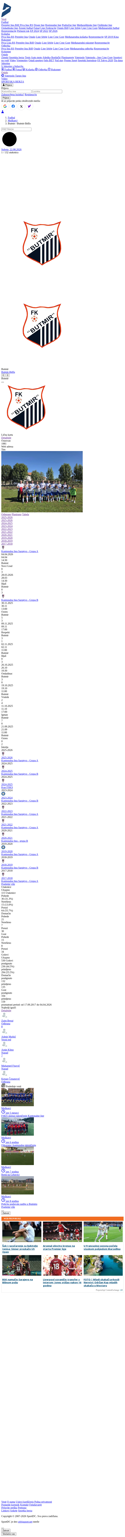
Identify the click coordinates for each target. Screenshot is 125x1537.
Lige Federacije (48, 28)
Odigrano (6, 514)
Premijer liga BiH (10, 25)
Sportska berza (16, 57)
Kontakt (24, 1504)
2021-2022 (7, 532)
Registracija (31, 94)
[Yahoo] (29, 106)
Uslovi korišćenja (25, 1501)
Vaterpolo (80, 57)
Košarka (30, 69)
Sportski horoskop (87, 60)
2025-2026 (7, 517)
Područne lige (69, 25)
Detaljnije (6, 437)
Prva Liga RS (8, 42)
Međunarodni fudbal (108, 28)
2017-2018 (7, 543)
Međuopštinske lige (87, 25)
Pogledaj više (8, 884)
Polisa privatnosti (43, 1501)
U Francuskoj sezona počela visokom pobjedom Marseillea (102, 1247)
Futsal (37, 28)
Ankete (13, 1510)
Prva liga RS (26, 25)
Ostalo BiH (63, 28)
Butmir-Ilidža (8, 372)
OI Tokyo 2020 (105, 60)
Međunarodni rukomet (82, 42)
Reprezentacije (8, 31)
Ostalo (32, 36)
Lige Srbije (75, 28)
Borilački (56, 57)
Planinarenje (67, 57)
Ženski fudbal (26, 28)
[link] (62, 563)
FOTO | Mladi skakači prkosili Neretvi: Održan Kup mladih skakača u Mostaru (101, 1282)
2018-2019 (7, 540)
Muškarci (12, 120)
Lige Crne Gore (89, 28)
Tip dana (118, 60)
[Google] (5, 106)
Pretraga (22, 1507)
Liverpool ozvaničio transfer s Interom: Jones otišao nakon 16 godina (62, 1282)
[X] (21, 106)
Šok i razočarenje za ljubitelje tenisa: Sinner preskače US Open (20, 1248)
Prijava (8, 85)
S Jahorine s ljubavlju (12, 66)
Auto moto (36, 57)
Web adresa (7, 446)
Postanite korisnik (10, 1504)
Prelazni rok (23, 31)
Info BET (49, 60)
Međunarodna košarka (76, 36)
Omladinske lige (9, 28)
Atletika (46, 57)
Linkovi (5, 1510)
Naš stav (59, 60)
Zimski (4, 57)
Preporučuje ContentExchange (107, 1290)
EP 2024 (34, 31)
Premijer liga (21, 36)
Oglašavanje (35, 1504)
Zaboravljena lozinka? (12, 94)
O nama (11, 1501)
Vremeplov (22, 60)
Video (13, 60)
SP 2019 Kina (111, 36)
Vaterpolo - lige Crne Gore (99, 57)
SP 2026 (53, 31)
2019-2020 (7, 538)
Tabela (25, 514)
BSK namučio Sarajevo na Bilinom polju (17, 1281)
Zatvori (6, 1213)
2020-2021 (7, 535)
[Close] (2, 1528)
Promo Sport (70, 60)
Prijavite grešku (9, 1507)
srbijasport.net (25, 1521)
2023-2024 (7, 526)
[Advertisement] (62, 178)
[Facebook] (13, 106)
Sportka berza (25, 1510)
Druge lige (39, 25)
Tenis (27, 57)
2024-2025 (7, 523)
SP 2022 (44, 31)
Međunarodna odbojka (81, 48)
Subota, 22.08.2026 (11, 149)
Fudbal (8, 69)
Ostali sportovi (35, 60)
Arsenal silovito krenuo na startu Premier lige (59, 1247)
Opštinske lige (104, 25)
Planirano (16, 514)
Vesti (3, 19)
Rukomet (55, 69)
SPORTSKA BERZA (12, 81)
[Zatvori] (2, 382)
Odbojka (43, 69)
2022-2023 (7, 529)
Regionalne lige (53, 25)
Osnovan (6, 440)
